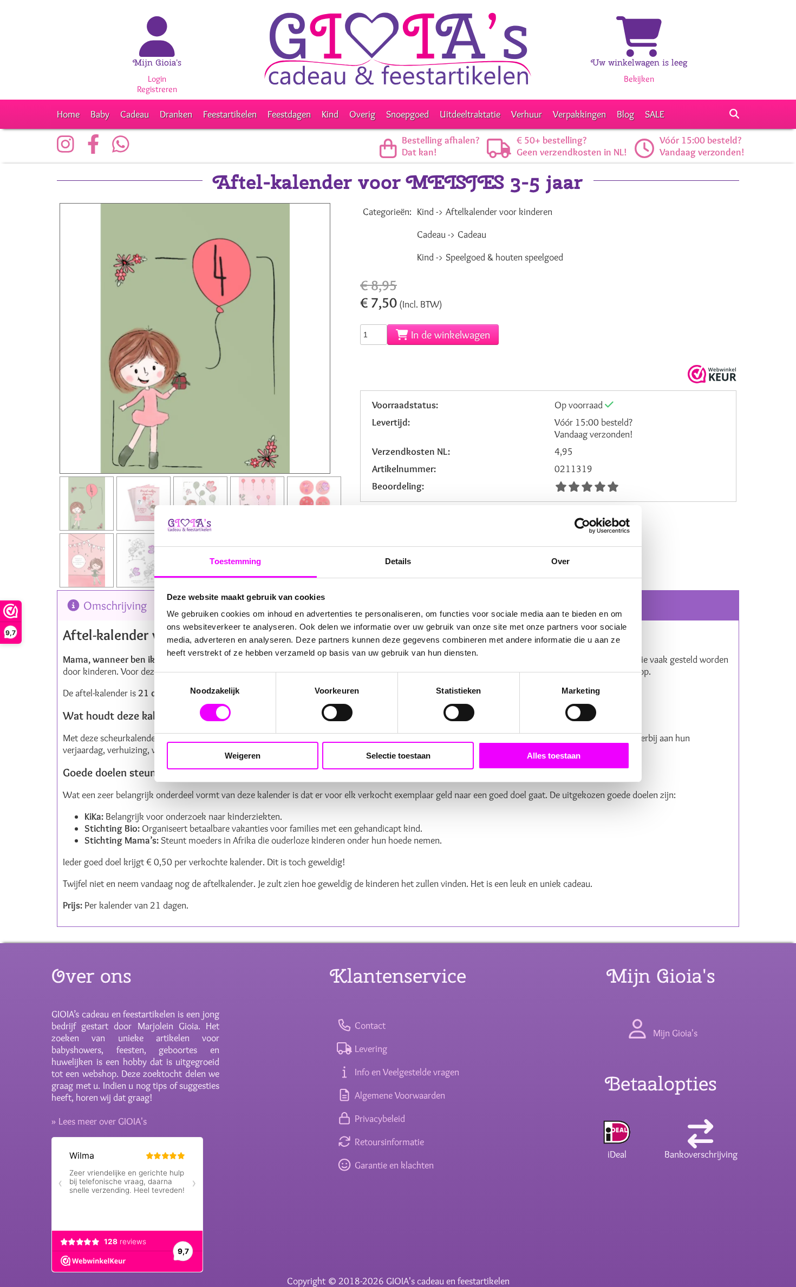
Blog (625, 114)
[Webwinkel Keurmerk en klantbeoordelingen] (710, 374)
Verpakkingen (579, 114)
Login (157, 79)
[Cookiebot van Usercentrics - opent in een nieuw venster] (582, 526)
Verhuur (526, 114)
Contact (369, 1025)
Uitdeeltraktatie (470, 114)
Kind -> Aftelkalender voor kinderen (484, 212)
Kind (330, 114)
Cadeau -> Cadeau (451, 234)
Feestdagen (289, 114)
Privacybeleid (378, 1119)
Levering (370, 1049)
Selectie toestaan (398, 755)
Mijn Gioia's (157, 62)
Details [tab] (398, 561)
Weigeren (242, 755)
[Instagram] (68, 148)
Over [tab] (560, 561)
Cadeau (134, 114)
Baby (99, 114)
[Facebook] (96, 148)
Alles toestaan (553, 755)
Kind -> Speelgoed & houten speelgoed (490, 257)
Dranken (176, 114)
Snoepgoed (407, 114)
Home (68, 114)
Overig (362, 114)
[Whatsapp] (123, 148)
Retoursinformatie (388, 1142)
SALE (654, 114)
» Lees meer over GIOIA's (99, 1121)
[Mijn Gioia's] (157, 48)
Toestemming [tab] (235, 561)
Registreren (157, 89)
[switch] (337, 712)
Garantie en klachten (393, 1165)
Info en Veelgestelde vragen (406, 1072)
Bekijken (639, 79)
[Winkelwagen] (639, 48)
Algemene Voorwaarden (399, 1095)
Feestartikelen (230, 114)
